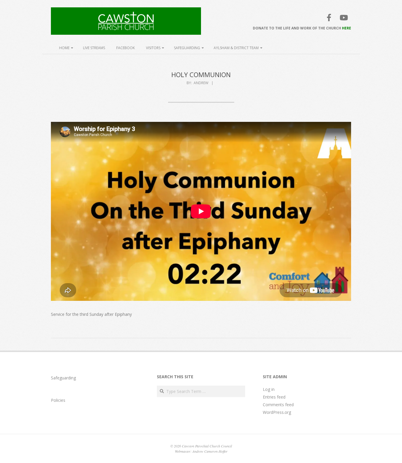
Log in (269, 389)
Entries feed (274, 397)
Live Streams (94, 47)
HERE (346, 28)
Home (64, 47)
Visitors (153, 47)
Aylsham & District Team (236, 47)
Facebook (125, 47)
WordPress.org (277, 412)
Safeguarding (187, 47)
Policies (58, 400)
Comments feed (278, 404)
